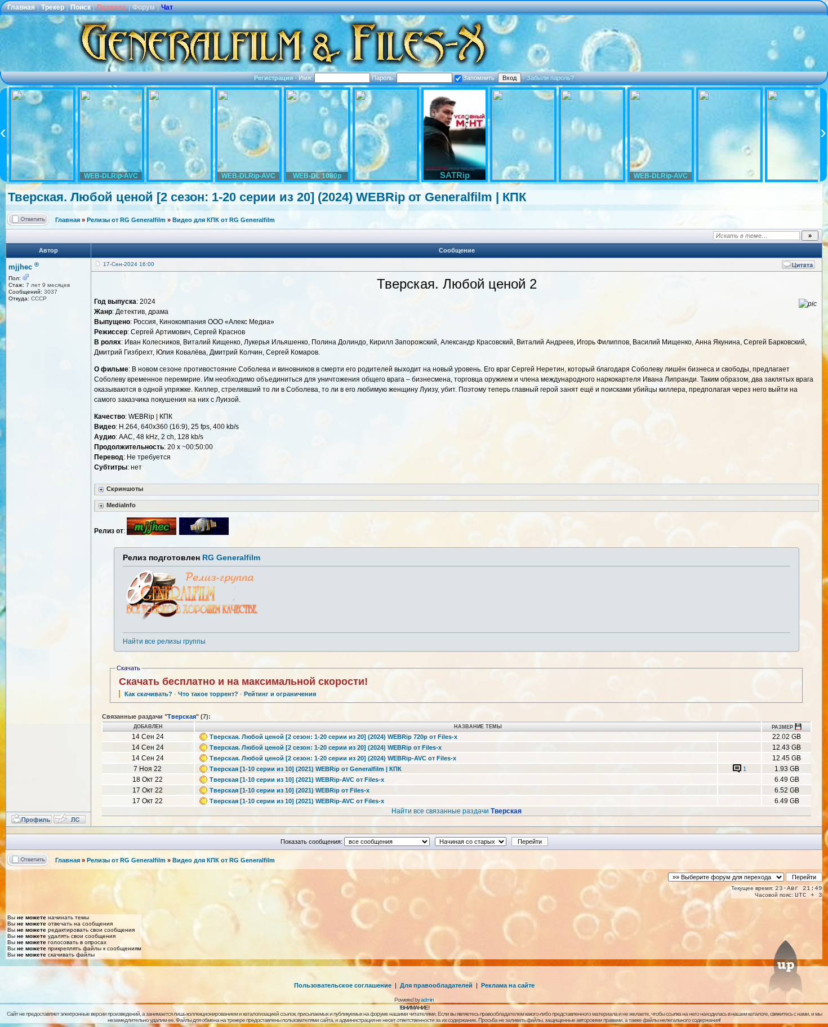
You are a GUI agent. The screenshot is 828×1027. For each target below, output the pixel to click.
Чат (167, 7)
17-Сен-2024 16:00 (128, 264)
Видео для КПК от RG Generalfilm (223, 219)
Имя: (306, 77)
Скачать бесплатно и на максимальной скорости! (243, 681)
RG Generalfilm (231, 557)
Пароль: (384, 77)
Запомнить (479, 77)
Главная (21, 7)
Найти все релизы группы (164, 641)
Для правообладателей (436, 985)
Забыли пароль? (550, 77)
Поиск (80, 7)
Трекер (52, 7)
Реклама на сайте (508, 985)
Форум (143, 7)
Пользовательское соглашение (342, 985)
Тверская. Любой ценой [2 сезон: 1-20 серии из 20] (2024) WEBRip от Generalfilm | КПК (267, 197)
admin (427, 1000)
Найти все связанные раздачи (456, 811)
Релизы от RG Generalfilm (126, 219)
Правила (111, 7)
